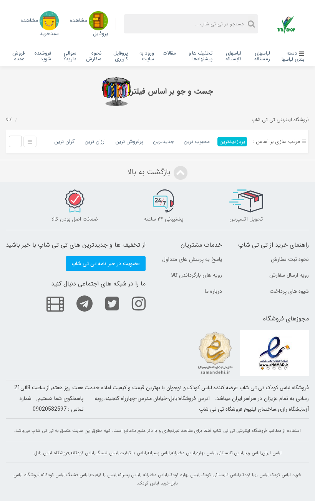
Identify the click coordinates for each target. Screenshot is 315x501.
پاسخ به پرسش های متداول (192, 259)
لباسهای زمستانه (262, 56)
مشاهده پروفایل (89, 26)
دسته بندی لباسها (293, 56)
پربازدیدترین (232, 142)
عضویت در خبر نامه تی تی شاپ (105, 263)
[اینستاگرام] (133, 303)
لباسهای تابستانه (233, 56)
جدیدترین (163, 142)
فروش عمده (18, 56)
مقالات (169, 53)
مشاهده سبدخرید (39, 26)
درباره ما (213, 291)
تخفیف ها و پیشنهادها (200, 56)
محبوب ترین (197, 142)
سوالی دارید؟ (69, 56)
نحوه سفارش (93, 56)
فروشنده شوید (43, 56)
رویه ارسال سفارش (289, 275)
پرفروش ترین (129, 142)
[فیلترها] (116, 91)
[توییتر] (106, 303)
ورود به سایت (146, 56)
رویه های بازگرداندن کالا (196, 275)
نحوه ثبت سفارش (290, 259)
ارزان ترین (95, 142)
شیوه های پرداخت (289, 291)
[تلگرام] (79, 303)
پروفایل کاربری (120, 56)
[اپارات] (49, 303)
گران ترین (64, 142)
